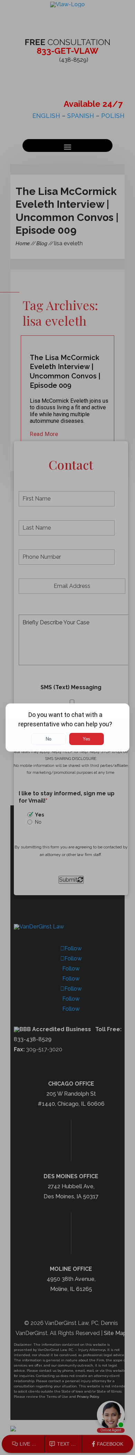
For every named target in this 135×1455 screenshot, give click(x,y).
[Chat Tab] (67, 727)
